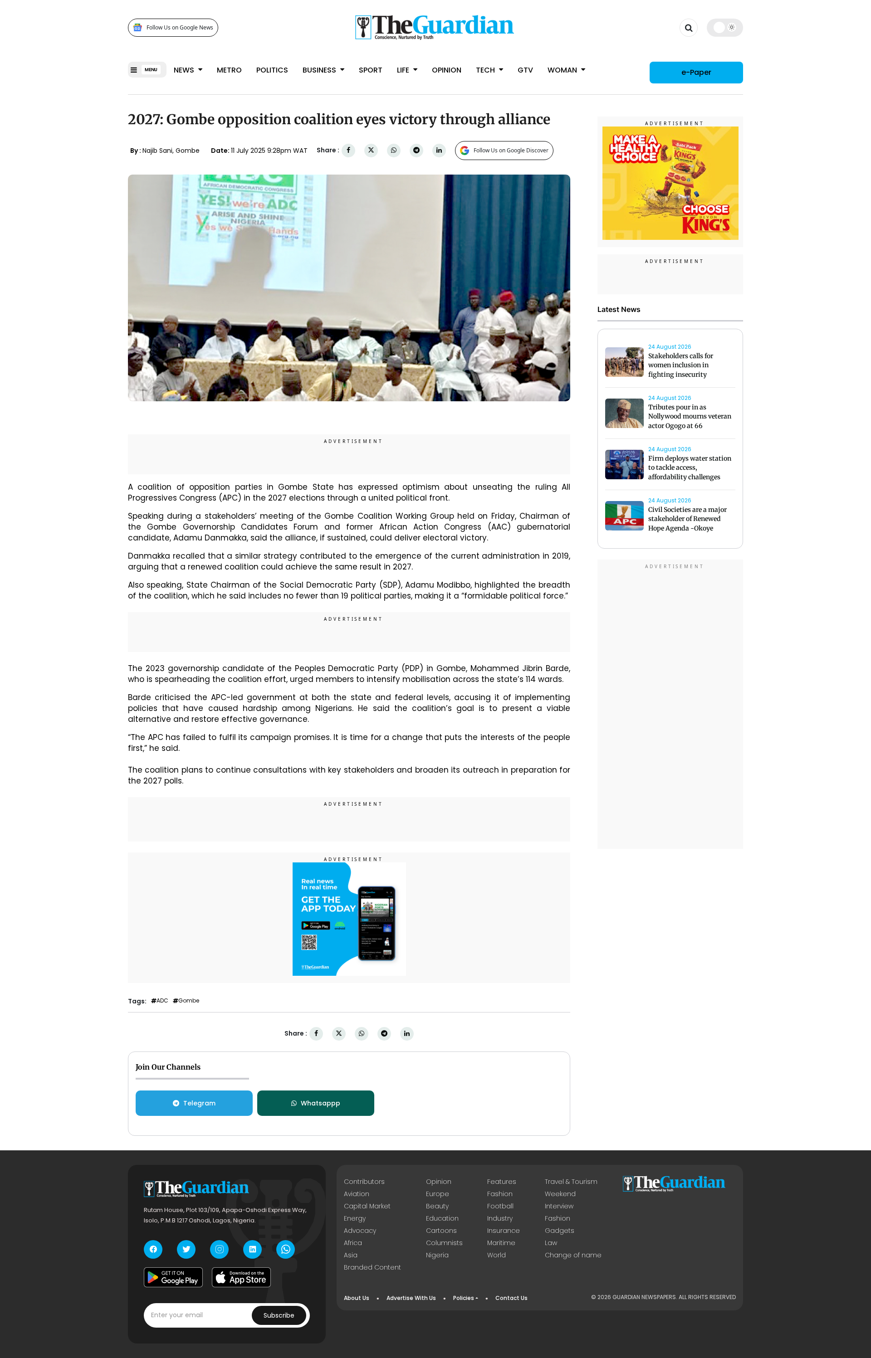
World (496, 1255)
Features (501, 1181)
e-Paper (696, 72)
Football (500, 1206)
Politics (272, 70)
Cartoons (441, 1230)
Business (320, 70)
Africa (353, 1242)
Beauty (437, 1206)
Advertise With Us (411, 1298)
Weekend (560, 1193)
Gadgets (559, 1230)
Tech (486, 70)
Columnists (444, 1242)
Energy (355, 1218)
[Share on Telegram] (416, 150)
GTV (525, 70)
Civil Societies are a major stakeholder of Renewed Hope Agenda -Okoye (687, 519)
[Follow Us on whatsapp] (285, 1249)
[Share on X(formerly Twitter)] (371, 150)
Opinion (446, 70)
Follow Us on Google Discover (511, 150)
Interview (559, 1206)
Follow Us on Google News (180, 27)
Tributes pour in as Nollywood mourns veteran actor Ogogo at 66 (689, 416)
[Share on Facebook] (348, 150)
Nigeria (437, 1255)
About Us (356, 1298)
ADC (162, 1001)
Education (442, 1218)
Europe (437, 1193)
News (185, 70)
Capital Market (367, 1206)
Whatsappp (320, 1103)
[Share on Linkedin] (439, 150)
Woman (563, 70)
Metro (229, 70)
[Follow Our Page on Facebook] (153, 1249)
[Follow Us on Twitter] (186, 1249)
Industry (500, 1218)
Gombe (188, 1001)
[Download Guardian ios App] (241, 1277)
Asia (350, 1255)
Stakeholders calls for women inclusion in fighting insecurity (680, 365)
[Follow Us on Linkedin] (252, 1249)
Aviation (356, 1193)
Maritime (501, 1242)
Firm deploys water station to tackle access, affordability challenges (689, 468)
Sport (370, 70)
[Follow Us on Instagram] (219, 1249)
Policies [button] (463, 1298)
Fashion (500, 1193)
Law (551, 1242)
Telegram (199, 1103)
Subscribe (279, 1315)
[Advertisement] (670, 705)
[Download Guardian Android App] (173, 1277)
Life (404, 70)
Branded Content (372, 1267)
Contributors (364, 1181)
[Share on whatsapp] (393, 150)
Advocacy (360, 1230)
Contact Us (511, 1298)
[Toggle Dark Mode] (725, 27)
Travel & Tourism (571, 1181)
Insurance (503, 1230)
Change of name (573, 1255)
